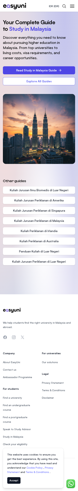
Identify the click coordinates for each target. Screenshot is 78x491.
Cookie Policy (34, 467)
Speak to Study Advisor (17, 429)
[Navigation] (72, 6)
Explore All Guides (39, 81)
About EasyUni (11, 362)
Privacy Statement (53, 382)
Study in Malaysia (13, 436)
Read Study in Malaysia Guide (36, 70)
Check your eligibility (15, 444)
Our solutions (50, 362)
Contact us (9, 369)
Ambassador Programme (17, 377)
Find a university (12, 397)
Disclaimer (48, 397)
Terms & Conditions (38, 472)
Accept (13, 480)
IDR (54, 6)
